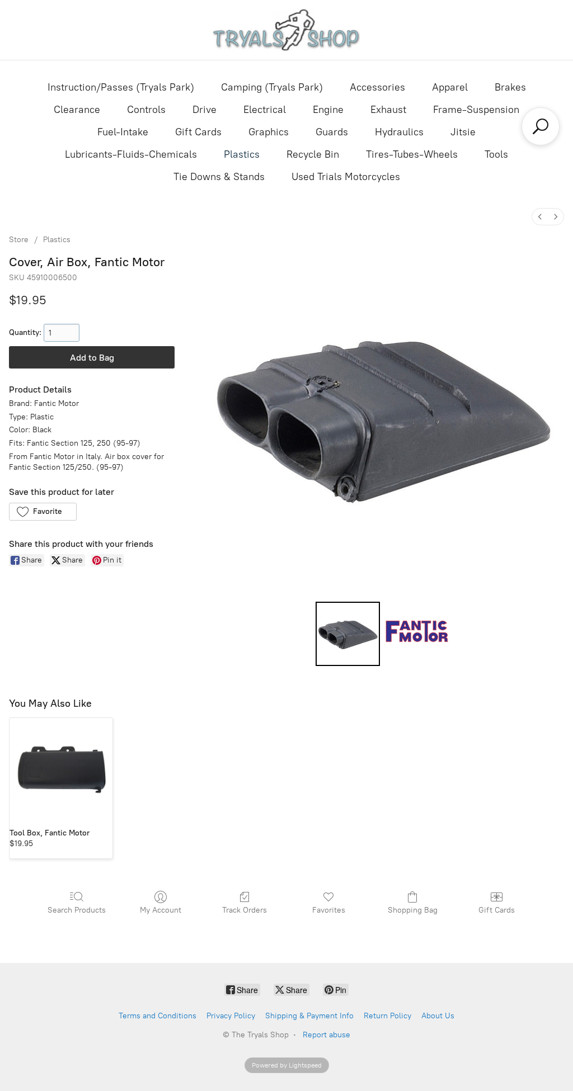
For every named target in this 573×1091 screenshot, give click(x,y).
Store (19, 239)
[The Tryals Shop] (286, 30)
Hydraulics (399, 132)
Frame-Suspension (476, 109)
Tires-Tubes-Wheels (412, 154)
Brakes (510, 87)
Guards (332, 132)
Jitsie (463, 132)
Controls (146, 109)
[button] (43, 512)
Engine (328, 109)
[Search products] (540, 126)
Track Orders (244, 910)
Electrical (264, 109)
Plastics (242, 154)
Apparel (450, 87)
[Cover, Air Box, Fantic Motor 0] (348, 634)
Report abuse (326, 1035)
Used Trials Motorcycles (346, 177)
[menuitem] (540, 217)
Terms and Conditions (157, 1016)
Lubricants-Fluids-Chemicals (131, 154)
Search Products (77, 910)
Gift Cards (198, 132)
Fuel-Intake (122, 132)
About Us (437, 1016)
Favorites (328, 910)
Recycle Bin (312, 154)
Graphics (268, 132)
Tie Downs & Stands (219, 177)
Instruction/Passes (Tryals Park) (121, 87)
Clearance (77, 109)
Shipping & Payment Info (309, 1016)
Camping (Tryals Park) (272, 87)
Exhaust (388, 109)
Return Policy (387, 1016)
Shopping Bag (413, 910)
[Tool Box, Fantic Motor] (61, 769)
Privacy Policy (230, 1016)
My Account (160, 910)
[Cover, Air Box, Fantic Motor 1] (416, 634)
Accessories (377, 87)
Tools (496, 154)
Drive (204, 109)
